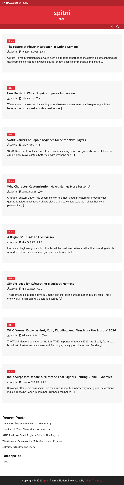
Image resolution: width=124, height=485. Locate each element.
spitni (62, 13)
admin (13, 51)
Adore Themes (93, 480)
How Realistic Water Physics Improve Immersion (41, 93)
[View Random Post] (111, 26)
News (11, 41)
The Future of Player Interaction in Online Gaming (42, 46)
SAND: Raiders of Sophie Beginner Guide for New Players (46, 140)
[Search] (117, 26)
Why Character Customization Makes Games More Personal (48, 186)
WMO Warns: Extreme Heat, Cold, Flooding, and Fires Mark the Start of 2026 (61, 330)
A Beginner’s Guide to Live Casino (30, 237)
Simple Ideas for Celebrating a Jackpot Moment (40, 283)
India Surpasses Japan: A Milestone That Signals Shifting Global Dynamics (59, 377)
